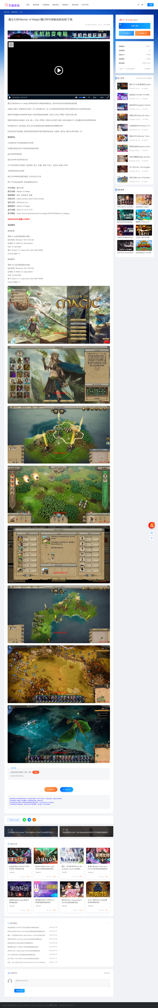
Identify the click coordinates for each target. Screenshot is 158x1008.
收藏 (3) (52, 789)
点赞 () (68, 789)
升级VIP (135, 20)
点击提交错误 (131, 69)
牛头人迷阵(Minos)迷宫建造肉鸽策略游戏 (97, 901)
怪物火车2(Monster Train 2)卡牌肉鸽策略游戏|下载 (140, 136)
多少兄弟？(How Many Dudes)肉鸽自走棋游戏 (23, 958)
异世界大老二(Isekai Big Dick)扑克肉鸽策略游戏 (72, 901)
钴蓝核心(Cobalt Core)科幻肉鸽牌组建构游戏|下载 (140, 95)
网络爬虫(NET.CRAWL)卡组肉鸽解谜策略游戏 (44, 901)
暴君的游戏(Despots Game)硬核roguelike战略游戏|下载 (140, 146)
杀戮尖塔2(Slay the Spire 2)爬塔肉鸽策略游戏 (140, 115)
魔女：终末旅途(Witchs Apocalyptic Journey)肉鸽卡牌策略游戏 (72, 867)
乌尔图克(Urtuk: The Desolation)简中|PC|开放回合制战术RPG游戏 (86, 832)
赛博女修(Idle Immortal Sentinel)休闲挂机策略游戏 (97, 867)
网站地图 (54, 1005)
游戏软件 (65, 5)
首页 (27, 5)
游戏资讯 (55, 5)
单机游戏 (36, 5)
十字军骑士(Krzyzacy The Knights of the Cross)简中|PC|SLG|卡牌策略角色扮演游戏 (31, 832)
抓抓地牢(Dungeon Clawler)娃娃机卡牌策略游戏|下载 (140, 105)
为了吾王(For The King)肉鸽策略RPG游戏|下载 (140, 167)
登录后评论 (19, 991)
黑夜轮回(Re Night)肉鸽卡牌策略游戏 (19, 901)
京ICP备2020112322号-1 (67, 1005)
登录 (150, 5)
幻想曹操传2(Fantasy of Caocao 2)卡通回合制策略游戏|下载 (140, 126)
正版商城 (46, 5)
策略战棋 (14, 12)
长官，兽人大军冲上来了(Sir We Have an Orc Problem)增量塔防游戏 (27, 962)
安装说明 (75, 5)
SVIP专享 (85, 5)
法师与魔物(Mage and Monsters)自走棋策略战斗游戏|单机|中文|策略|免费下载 (140, 157)
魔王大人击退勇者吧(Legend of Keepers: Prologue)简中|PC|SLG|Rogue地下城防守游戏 (140, 84)
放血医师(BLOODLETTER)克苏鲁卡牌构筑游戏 (19, 867)
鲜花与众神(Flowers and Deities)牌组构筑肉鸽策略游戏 (45, 867)
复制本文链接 (14, 820)
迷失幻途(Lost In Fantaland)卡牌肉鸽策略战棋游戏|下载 (140, 177)
